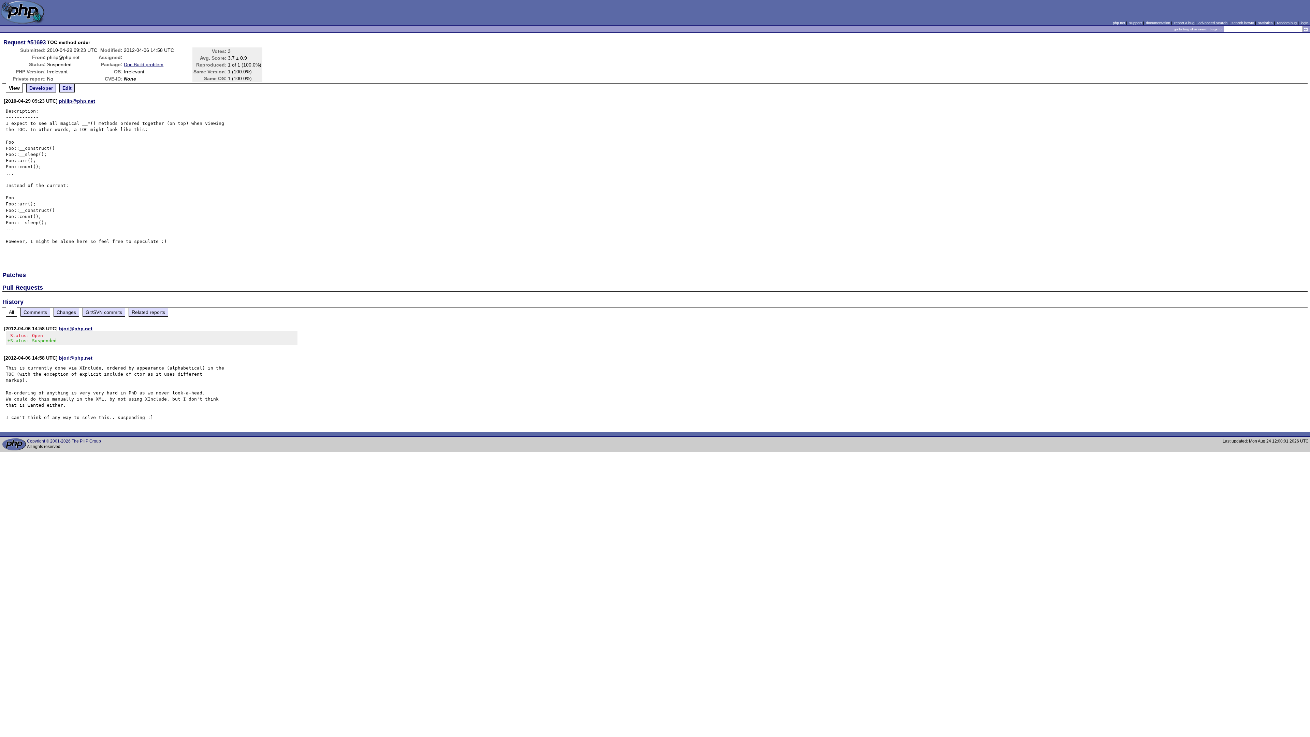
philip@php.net (77, 101)
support (1135, 23)
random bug (1287, 23)
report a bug (1184, 23)
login (1304, 23)
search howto (1243, 23)
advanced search (1212, 23)
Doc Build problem (143, 64)
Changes (66, 312)
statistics (1265, 23)
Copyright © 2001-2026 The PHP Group (64, 441)
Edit (67, 88)
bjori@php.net (75, 328)
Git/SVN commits (104, 312)
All (11, 312)
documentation (1158, 23)
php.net (1119, 23)
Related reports (148, 312)
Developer (41, 88)
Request (14, 42)
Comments (35, 312)
